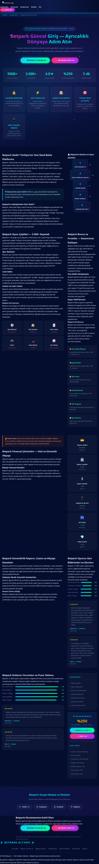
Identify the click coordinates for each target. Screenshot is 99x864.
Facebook (58, 807)
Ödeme (33, 7)
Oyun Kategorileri (77, 687)
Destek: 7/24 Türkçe (77, 763)
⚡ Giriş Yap (82, 736)
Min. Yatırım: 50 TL (77, 770)
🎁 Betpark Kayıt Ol (65, 60)
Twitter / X (24, 807)
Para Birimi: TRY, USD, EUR (79, 759)
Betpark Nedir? (76, 683)
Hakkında (4, 7)
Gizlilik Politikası (64, 849)
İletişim (84, 849)
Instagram (42, 807)
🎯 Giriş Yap (7, 10)
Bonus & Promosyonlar (78, 690)
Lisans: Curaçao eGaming (79, 752)
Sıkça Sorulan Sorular (78, 705)
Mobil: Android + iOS (78, 766)
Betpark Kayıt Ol (40, 849)
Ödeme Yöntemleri (77, 694)
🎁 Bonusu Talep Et (82, 730)
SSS (40, 7)
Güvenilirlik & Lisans (77, 698)
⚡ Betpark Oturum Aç (35, 60)
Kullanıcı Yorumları (77, 702)
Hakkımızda (76, 849)
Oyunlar (14, 7)
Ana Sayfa (15, 849)
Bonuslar (24, 7)
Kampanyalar (52, 849)
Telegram (75, 807)
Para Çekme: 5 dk (77, 774)
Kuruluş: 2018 (75, 755)
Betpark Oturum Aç (27, 849)
